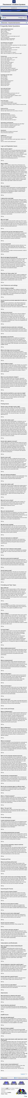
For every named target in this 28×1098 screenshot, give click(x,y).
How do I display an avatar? (6, 51)
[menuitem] (4, 18)
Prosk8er (9, 1092)
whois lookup (9, 1045)
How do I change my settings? (6, 43)
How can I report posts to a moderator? (8, 68)
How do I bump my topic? (5, 71)
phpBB (2, 344)
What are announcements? (6, 81)
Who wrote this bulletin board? (6, 136)
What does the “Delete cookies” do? (7, 39)
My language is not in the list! (6, 48)
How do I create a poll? (5, 61)
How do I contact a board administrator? (8, 141)
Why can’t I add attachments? (6, 65)
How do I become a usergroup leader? (8, 94)
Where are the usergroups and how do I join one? (10, 93)
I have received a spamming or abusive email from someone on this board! (13, 105)
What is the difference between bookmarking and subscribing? (12, 123)
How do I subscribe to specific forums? (8, 126)
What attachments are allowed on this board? (9, 131)
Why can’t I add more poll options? (7, 62)
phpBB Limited (11, 1020)
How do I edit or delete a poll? (6, 63)
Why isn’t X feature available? (6, 137)
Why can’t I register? (5, 32)
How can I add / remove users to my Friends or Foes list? (12, 110)
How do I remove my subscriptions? (7, 127)
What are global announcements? (7, 80)
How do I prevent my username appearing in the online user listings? (14, 45)
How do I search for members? (7, 118)
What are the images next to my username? (9, 49)
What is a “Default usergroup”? (6, 96)
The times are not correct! (6, 46)
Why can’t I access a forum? (6, 64)
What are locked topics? (5, 84)
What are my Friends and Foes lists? (8, 109)
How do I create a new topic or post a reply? (9, 57)
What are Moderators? (5, 90)
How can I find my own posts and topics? (8, 119)
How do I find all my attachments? (7, 132)
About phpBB (13, 1022)
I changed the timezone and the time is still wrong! (10, 47)
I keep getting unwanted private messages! (9, 103)
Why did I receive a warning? (6, 67)
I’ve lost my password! (5, 37)
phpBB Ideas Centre (6, 1032)
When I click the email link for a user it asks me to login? (11, 53)
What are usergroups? (5, 91)
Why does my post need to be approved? (8, 70)
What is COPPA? (4, 31)
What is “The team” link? (5, 97)
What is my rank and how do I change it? (8, 52)
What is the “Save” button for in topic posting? (9, 69)
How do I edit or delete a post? (6, 58)
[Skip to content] (14, 1)
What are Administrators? (5, 89)
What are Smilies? (4, 78)
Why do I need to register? (6, 30)
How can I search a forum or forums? (8, 114)
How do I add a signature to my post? (8, 59)
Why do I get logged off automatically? (8, 38)
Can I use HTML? (4, 77)
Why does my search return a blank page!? (9, 117)
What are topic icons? (5, 85)
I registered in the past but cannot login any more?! (10, 36)
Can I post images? (4, 79)
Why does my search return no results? (8, 116)
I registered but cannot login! (6, 33)
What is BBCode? (4, 75)
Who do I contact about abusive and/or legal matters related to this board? (13, 140)
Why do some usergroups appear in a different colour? (11, 95)
